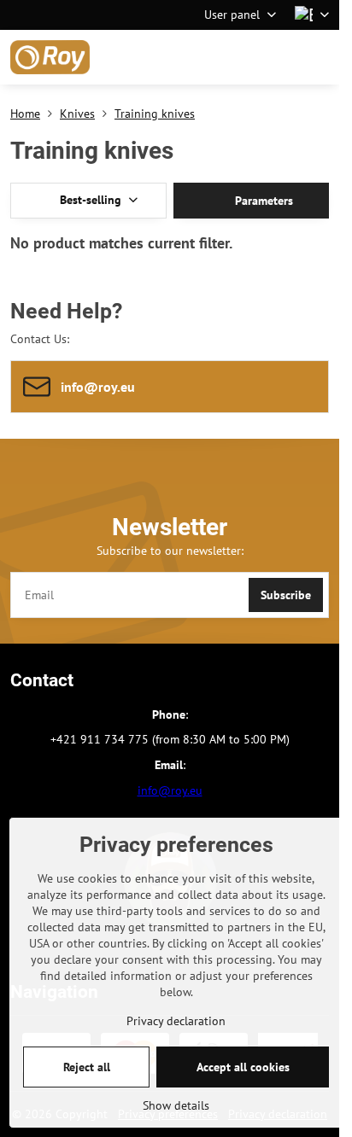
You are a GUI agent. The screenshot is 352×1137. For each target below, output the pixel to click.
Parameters (262, 200)
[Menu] (318, 57)
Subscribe (286, 595)
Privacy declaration (176, 1021)
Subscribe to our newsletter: (170, 550)
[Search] (236, 57)
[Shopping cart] (277, 57)
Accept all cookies (243, 1067)
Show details (176, 1105)
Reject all (86, 1067)
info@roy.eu (170, 790)
